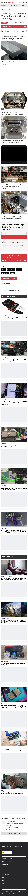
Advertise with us (6, 874)
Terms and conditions (7, 858)
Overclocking (13, 9)
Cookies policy (5, 867)
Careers (3, 883)
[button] (26, 2)
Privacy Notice (20, 242)
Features (4, 22)
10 (7, 257)
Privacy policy (5, 864)
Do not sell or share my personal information (12, 886)
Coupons (4, 880)
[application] (14, 154)
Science (19, 270)
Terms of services (18, 241)
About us (4, 877)
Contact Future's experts (7, 861)
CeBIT (3, 270)
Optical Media (11, 270)
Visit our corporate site (12, 848)
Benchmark (5, 273)
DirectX (12, 273)
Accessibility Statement (7, 871)
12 (14, 257)
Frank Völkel (12, 22)
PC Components (5, 9)
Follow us (16, 31)
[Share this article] (2, 31)
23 (23, 257)
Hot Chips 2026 (13, 5)
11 (10, 257)
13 (17, 257)
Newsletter (24, 31)
